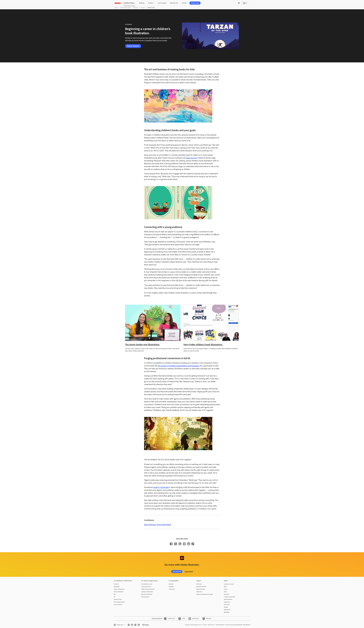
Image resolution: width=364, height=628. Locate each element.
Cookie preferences (219, 624)
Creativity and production (147, 591)
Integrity (226, 607)
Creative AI (116, 584)
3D (114, 597)
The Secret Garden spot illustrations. (142, 344)
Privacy (205, 624)
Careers (226, 589)
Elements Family (118, 599)
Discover (143, 7)
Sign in (245, 3)
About (225, 586)
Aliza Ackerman (150, 524)
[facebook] (129, 625)
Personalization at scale (146, 584)
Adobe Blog (226, 612)
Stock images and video (119, 602)
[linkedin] (139, 625)
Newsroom (226, 594)
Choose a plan (195, 3)
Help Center (199, 584)
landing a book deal (161, 487)
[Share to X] (175, 544)
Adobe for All (227, 609)
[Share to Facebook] (171, 544)
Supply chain (227, 602)
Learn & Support (162, 3)
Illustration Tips (174, 3)
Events (225, 591)
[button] (238, 3)
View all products (118, 604)
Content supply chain (146, 586)
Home (116, 7)
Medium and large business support (204, 594)
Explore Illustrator (133, 46)
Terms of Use (211, 624)
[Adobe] (118, 3)
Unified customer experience (148, 589)
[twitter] (135, 625)
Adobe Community (200, 589)
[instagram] (132, 625)
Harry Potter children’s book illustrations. (203, 344)
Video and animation (118, 591)
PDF (115, 594)
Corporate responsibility (229, 597)
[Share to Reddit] (188, 544)
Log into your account (229, 584)
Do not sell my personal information (234, 624)
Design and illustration (119, 589)
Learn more (189, 571)
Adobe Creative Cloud (125, 7)
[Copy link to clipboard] (192, 544)
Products (150, 3)
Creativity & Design (129, 3)
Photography (117, 586)
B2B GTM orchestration (146, 594)
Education (171, 584)
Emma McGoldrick (164, 524)
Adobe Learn (199, 591)
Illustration (141, 3)
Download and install (201, 586)
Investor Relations (228, 599)
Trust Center (227, 604)
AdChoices (247, 624)
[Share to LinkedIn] (180, 544)
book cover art (191, 158)
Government (172, 589)
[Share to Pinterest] (184, 544)
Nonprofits (171, 586)
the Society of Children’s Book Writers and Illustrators (178, 366)
